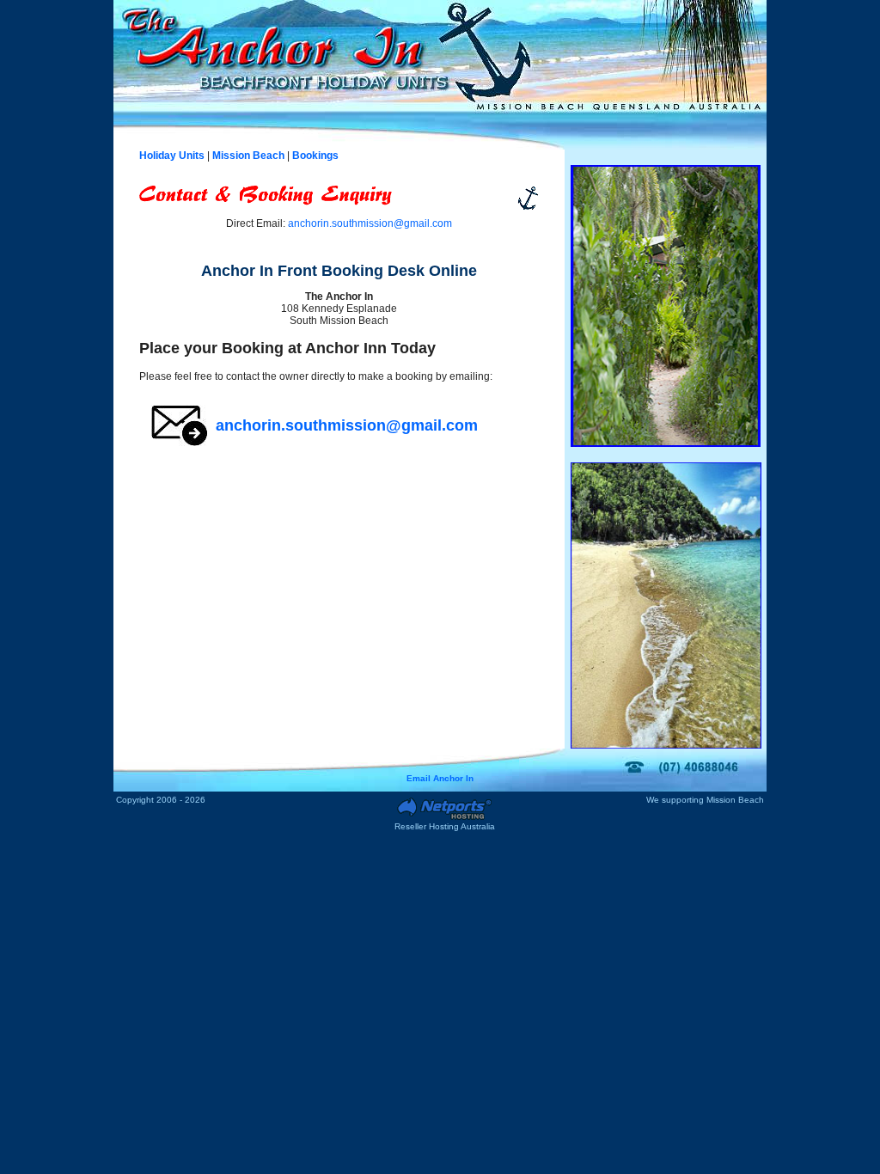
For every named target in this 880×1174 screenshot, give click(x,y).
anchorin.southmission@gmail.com (370, 223)
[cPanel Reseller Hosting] (444, 818)
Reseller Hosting (426, 826)
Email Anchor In (440, 778)
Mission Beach (735, 799)
